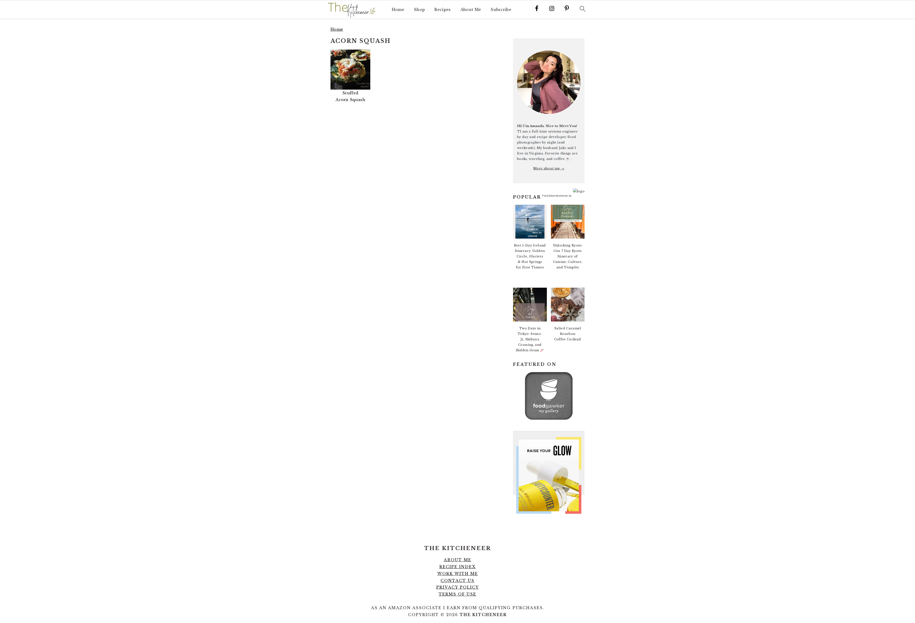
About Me (470, 9)
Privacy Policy (457, 587)
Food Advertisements (555, 195)
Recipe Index (457, 566)
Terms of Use (457, 594)
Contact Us (457, 580)
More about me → (548, 168)
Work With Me (457, 573)
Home (398, 9)
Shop (419, 9)
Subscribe (501, 9)
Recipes (442, 9)
